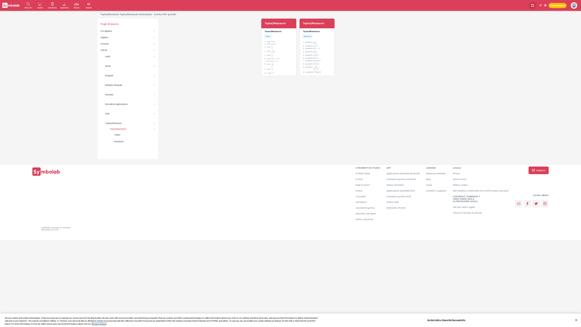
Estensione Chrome (396, 208)
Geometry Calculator (366, 213)
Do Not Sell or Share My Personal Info (446, 320)
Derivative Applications (116, 104)
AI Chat (359, 179)
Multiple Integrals (113, 85)
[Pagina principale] (46, 176)
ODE (107, 113)
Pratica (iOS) (393, 202)
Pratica (359, 190)
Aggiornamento (557, 5)
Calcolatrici (361, 202)
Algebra (104, 37)
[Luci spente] (545, 5)
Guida (429, 185)
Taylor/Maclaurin (113, 123)
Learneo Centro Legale (464, 207)
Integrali (109, 75)
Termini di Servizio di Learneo (467, 212)
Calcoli (103, 50)
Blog (428, 179)
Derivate (109, 94)
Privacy (456, 173)
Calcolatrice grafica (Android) (401, 179)
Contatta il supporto (436, 190)
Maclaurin (119, 141)
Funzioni (104, 43)
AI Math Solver (363, 173)
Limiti (107, 56)
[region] (290, 320)
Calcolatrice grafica (365, 208)
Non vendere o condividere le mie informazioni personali (480, 190)
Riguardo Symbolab (436, 173)
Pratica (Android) (395, 185)
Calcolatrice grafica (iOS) (399, 196)
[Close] (576, 320)
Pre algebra (106, 31)
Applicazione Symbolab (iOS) (401, 190)
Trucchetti (361, 196)
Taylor (117, 134)
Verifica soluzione (364, 219)
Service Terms (460, 179)
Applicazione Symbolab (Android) (403, 173)
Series (108, 66)
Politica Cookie (460, 185)
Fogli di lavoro (363, 185)
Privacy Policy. (99, 324)
